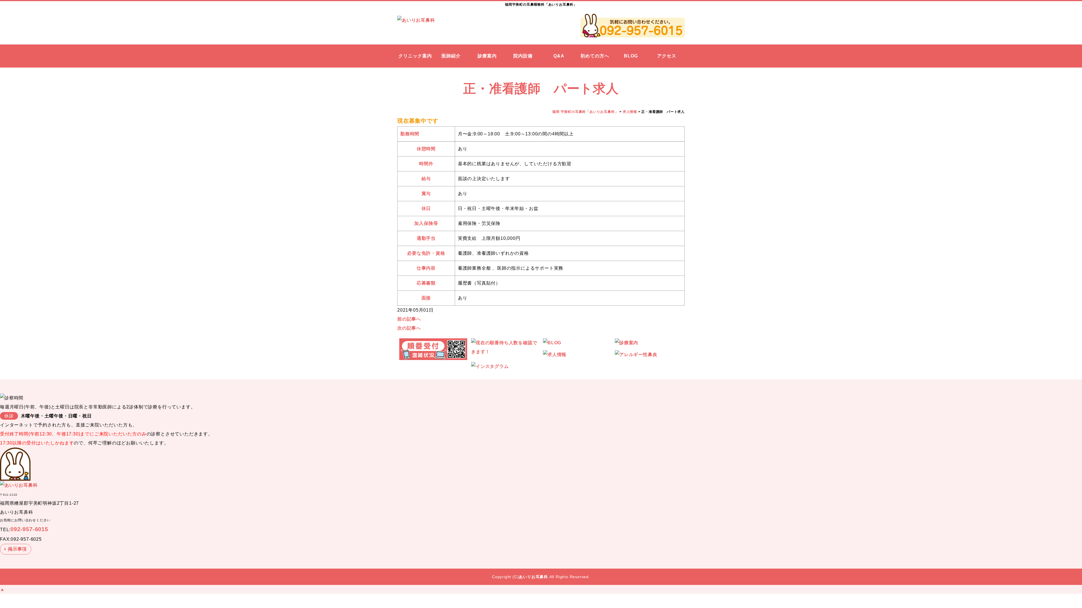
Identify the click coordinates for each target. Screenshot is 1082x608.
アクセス (666, 55)
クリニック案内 (415, 55)
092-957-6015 (29, 529)
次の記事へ (409, 328)
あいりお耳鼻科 (533, 577)
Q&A (558, 55)
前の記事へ (409, 319)
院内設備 (523, 55)
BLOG (631, 55)
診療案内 (487, 55)
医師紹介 (451, 55)
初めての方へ (594, 55)
